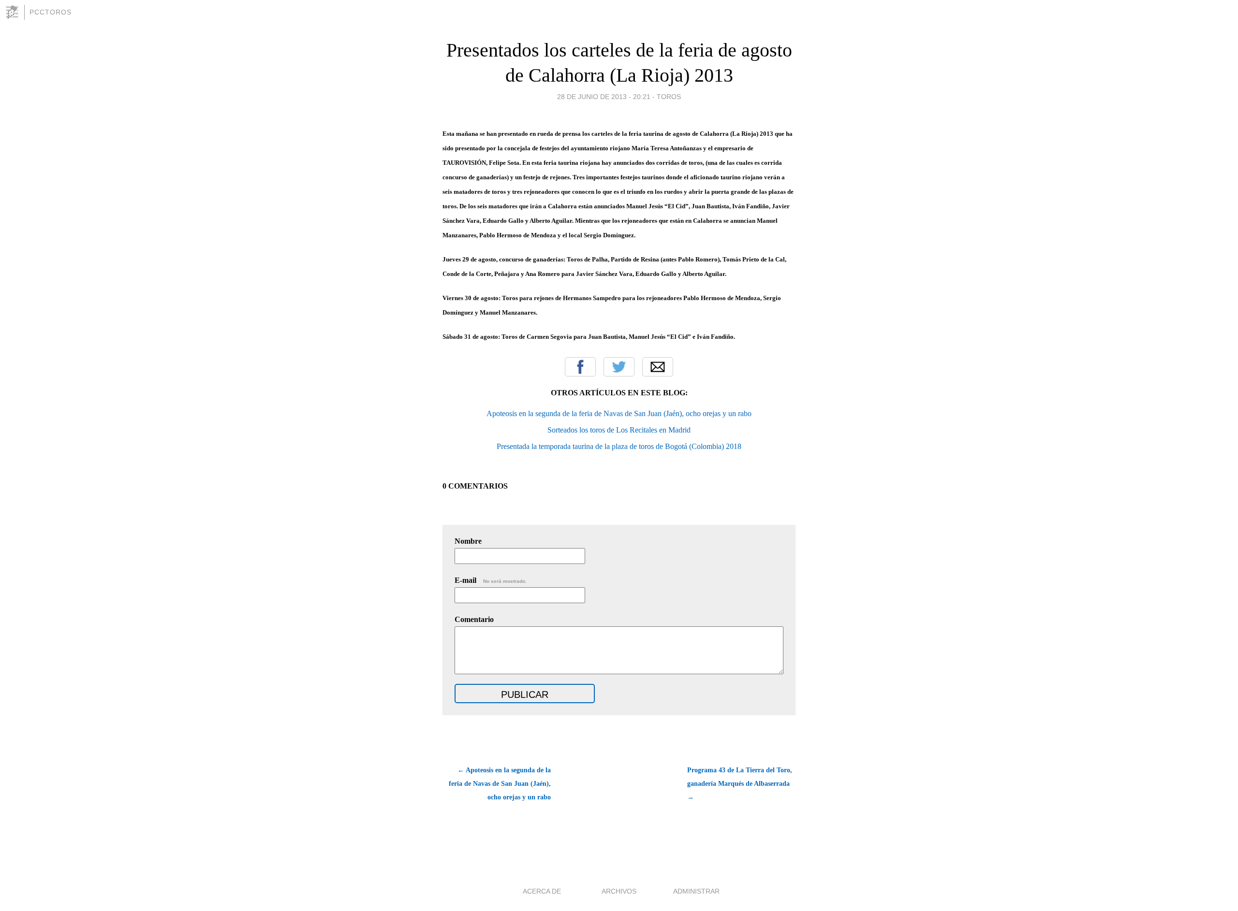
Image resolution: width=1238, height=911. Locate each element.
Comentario (474, 619)
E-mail (491, 580)
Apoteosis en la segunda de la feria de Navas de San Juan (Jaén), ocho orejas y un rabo (619, 413)
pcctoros (50, 12)
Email (657, 366)
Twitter (619, 366)
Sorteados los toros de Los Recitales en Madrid (619, 430)
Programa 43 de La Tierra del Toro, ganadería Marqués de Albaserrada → (739, 783)
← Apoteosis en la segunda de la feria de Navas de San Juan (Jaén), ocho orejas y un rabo (500, 783)
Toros (669, 97)
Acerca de (542, 891)
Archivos (619, 891)
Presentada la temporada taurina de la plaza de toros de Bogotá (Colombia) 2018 (619, 446)
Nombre (468, 541)
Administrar (696, 891)
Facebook (580, 366)
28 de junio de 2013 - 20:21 (603, 97)
